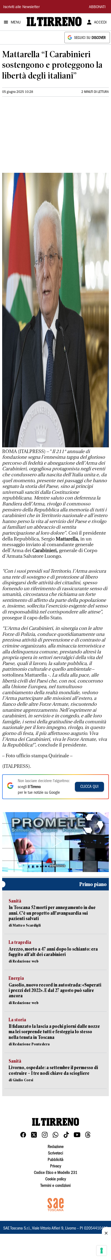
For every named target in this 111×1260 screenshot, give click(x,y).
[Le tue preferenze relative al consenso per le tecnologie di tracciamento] (101, 1250)
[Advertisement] (42, 137)
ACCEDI (100, 23)
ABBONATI (97, 7)
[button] (55, 841)
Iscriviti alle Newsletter (21, 7)
